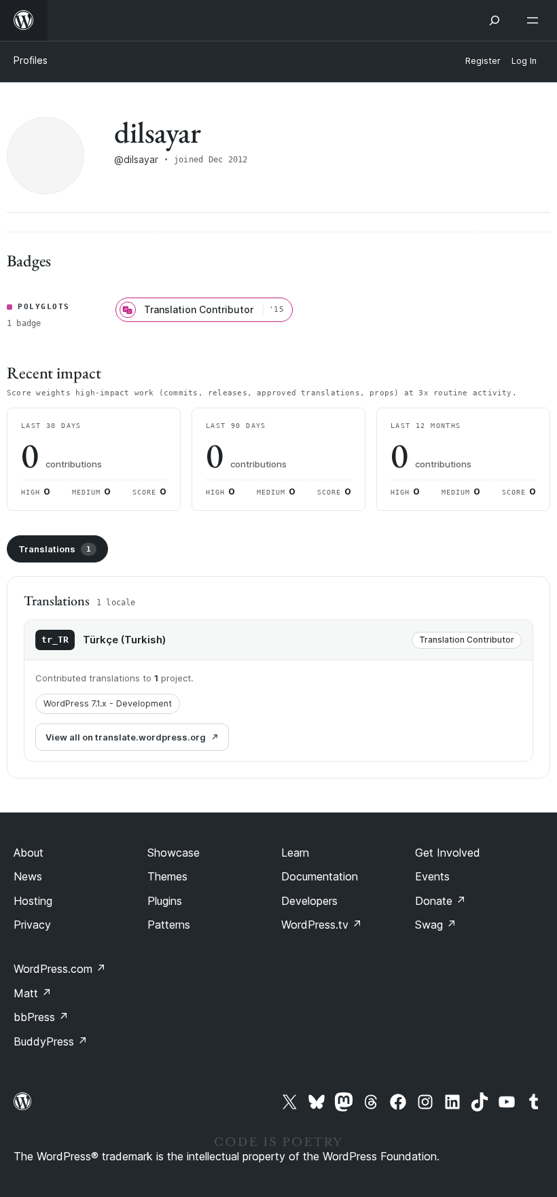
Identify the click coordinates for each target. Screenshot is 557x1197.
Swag (435, 924)
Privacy (32, 924)
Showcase (173, 852)
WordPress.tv (321, 924)
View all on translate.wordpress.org (126, 737)
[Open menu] (535, 20)
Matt (33, 993)
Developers (309, 901)
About (28, 852)
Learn (295, 852)
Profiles (31, 60)
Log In (524, 61)
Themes (167, 876)
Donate (440, 901)
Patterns (168, 924)
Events (432, 876)
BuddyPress (51, 1041)
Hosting (33, 901)
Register (483, 61)
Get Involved (447, 852)
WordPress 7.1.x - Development (107, 703)
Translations (54, 548)
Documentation (319, 876)
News (28, 876)
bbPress (41, 1017)
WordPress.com (60, 969)
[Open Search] (494, 20)
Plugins (164, 901)
